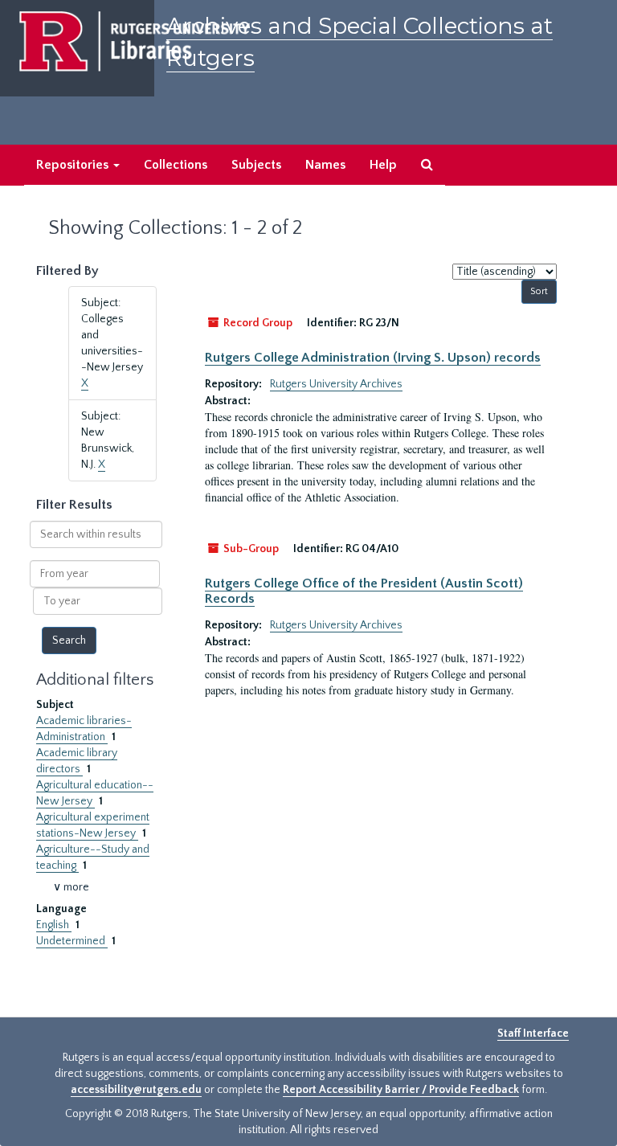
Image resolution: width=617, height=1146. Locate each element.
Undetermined (72, 941)
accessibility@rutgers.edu (136, 1089)
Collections (175, 165)
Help (383, 165)
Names (325, 165)
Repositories (74, 165)
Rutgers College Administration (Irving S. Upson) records (373, 357)
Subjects (256, 165)
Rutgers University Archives (336, 384)
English (54, 925)
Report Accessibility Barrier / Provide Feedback (401, 1089)
